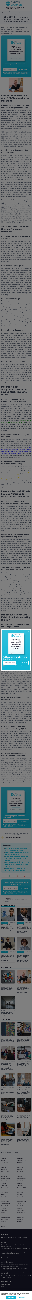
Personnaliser (21, 1297)
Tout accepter (11, 1297)
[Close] (28, 632)
